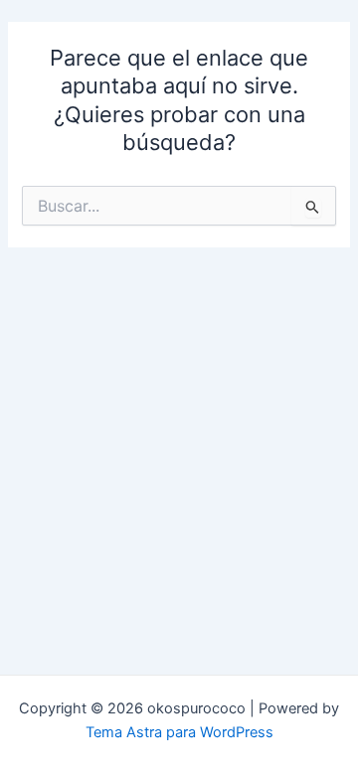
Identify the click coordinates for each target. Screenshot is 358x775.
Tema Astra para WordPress (179, 732)
